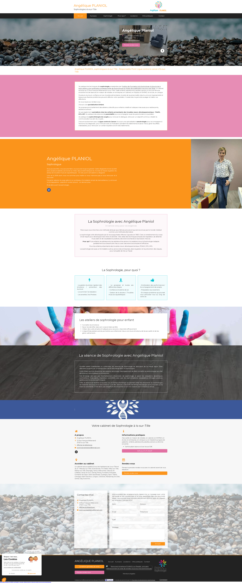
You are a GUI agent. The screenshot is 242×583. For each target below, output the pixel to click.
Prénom (143, 504)
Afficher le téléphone (132, 40)
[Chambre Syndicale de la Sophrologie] (160, 565)
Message (115, 527)
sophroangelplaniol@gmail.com (88, 448)
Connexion (163, 580)
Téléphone (144, 512)
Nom (114, 504)
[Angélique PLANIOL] (158, 12)
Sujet (114, 519)
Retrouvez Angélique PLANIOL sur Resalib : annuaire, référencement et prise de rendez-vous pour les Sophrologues (25, 582)
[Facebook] (162, 51)
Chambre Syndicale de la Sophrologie (143, 580)
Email (114, 512)
